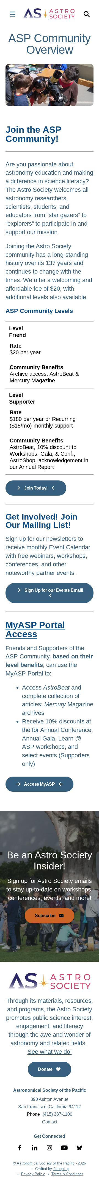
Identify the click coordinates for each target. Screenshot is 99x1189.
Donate (45, 1069)
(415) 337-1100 (57, 1114)
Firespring (61, 1169)
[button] (9, 14)
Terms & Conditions (67, 1174)
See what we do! (50, 1051)
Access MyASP (39, 784)
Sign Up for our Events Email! (53, 590)
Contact (49, 1122)
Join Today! (36, 488)
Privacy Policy (33, 1174)
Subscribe (45, 915)
